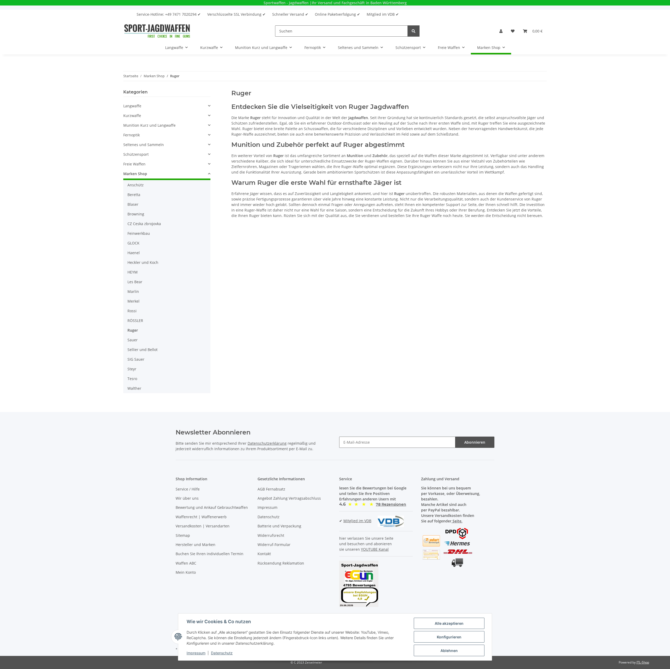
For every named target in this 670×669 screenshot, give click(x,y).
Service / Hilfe (188, 489)
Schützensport (136, 154)
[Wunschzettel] (513, 31)
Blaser (132, 204)
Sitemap (183, 535)
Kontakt (264, 553)
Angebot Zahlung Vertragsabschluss (289, 498)
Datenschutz (269, 516)
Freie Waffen (134, 163)
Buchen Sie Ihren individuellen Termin (209, 553)
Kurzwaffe (132, 115)
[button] (501, 31)
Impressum (267, 507)
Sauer (132, 339)
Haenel (133, 252)
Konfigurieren (449, 637)
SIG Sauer (135, 359)
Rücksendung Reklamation (281, 563)
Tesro (132, 378)
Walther (134, 388)
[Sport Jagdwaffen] (157, 31)
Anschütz (135, 184)
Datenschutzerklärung (267, 443)
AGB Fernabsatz (271, 489)
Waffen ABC (186, 563)
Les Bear (134, 281)
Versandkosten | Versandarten (203, 525)
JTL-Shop (642, 662)
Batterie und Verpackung (279, 525)
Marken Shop (135, 173)
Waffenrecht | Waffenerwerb (201, 516)
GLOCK (133, 243)
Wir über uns (187, 498)
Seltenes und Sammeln (143, 144)
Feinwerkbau (138, 233)
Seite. (456, 521)
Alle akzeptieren (449, 623)
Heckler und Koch (142, 262)
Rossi (132, 310)
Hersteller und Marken (195, 544)
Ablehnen (449, 650)
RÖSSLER (135, 320)
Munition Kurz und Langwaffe (149, 125)
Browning (135, 213)
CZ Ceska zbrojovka (144, 223)
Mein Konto (186, 572)
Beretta (133, 194)
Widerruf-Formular (274, 544)
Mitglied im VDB (357, 520)
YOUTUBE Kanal (375, 549)
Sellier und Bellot (142, 349)
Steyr (131, 368)
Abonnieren (474, 442)
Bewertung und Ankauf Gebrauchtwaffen (212, 507)
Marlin (133, 291)
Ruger (132, 330)
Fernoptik (131, 134)
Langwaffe (132, 105)
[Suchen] (413, 31)
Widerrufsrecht (271, 535)
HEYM (132, 272)
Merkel (133, 301)
